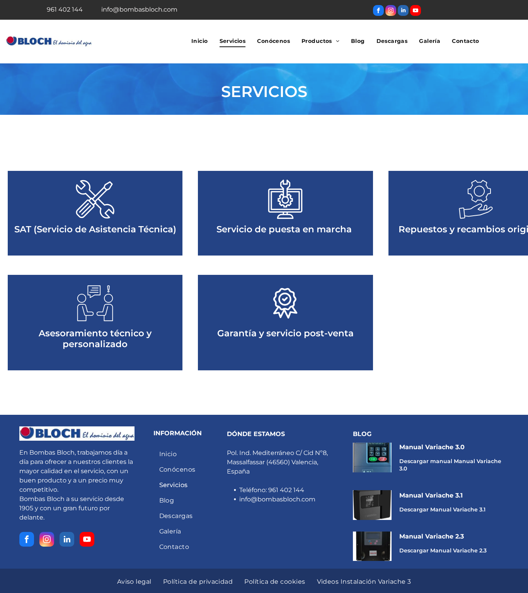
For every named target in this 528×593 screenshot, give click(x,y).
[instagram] (390, 11)
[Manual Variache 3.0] (372, 457)
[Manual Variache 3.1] (372, 505)
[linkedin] (403, 11)
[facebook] (378, 11)
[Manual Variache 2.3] (372, 546)
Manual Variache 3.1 (431, 495)
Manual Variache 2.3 (431, 536)
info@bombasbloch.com (277, 499)
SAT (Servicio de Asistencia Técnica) (95, 229)
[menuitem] (200, 41)
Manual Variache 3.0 (432, 447)
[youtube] (415, 11)
